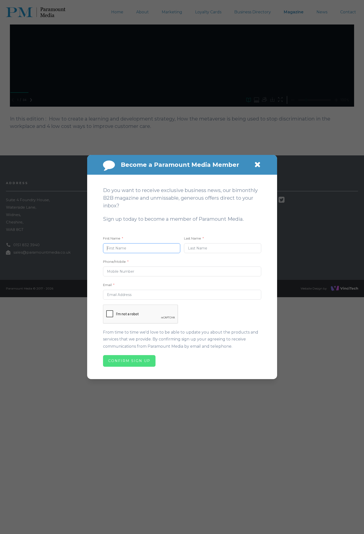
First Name (111, 238)
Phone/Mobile (114, 262)
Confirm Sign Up (129, 361)
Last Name (192, 238)
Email (107, 285)
